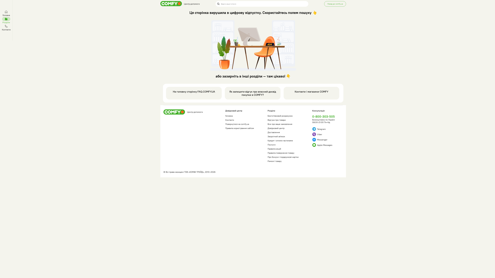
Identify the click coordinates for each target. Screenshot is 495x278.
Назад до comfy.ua (335, 4)
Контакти (229, 120)
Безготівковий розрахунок (280, 116)
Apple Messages (324, 145)
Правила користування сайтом (239, 128)
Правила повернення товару (281, 153)
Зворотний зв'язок (276, 136)
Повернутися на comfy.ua (237, 124)
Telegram (321, 129)
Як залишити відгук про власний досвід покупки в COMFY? (252, 93)
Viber (319, 134)
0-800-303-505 (323, 116)
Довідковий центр (233, 110)
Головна (229, 116)
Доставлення (274, 132)
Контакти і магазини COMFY (311, 91)
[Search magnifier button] (218, 4)
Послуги (271, 144)
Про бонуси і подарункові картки (283, 157)
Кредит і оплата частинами (280, 140)
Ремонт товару (275, 161)
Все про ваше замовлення (280, 124)
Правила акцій (274, 148)
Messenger (322, 139)
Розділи (271, 110)
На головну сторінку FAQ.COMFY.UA (194, 91)
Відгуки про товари (277, 120)
